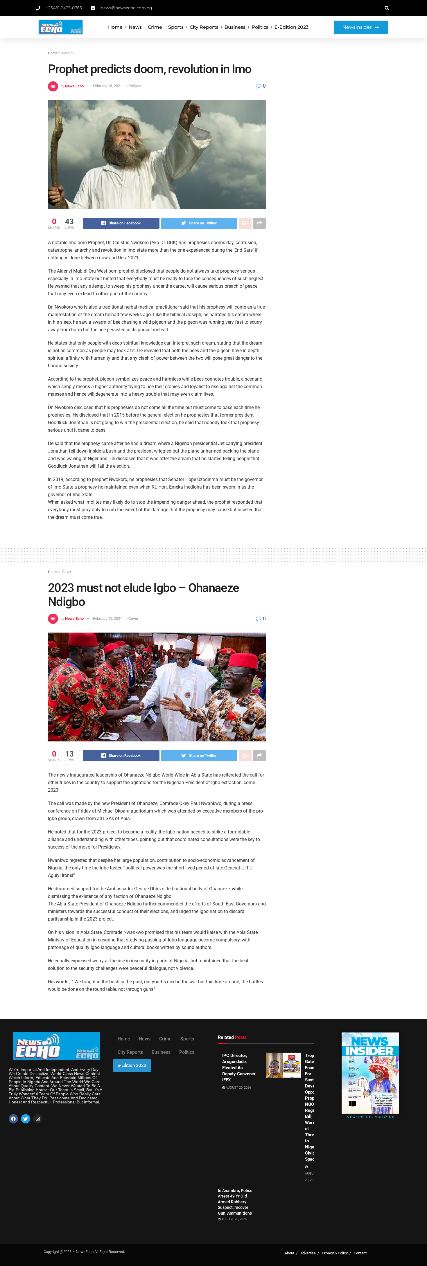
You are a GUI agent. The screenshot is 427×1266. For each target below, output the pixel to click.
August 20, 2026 (238, 1087)
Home (115, 27)
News (135, 27)
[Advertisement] (329, 93)
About (289, 1253)
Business (235, 27)
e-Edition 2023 (291, 27)
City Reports (204, 27)
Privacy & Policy (335, 1253)
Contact (360, 1253)
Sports (176, 27)
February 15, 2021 (107, 86)
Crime (155, 27)
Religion (68, 53)
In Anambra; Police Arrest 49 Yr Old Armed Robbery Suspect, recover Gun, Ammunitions (235, 1201)
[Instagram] (37, 1118)
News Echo (74, 86)
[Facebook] (13, 1118)
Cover (66, 572)
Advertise (308, 1253)
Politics (260, 27)
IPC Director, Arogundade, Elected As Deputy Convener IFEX (239, 1068)
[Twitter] (25, 1118)
